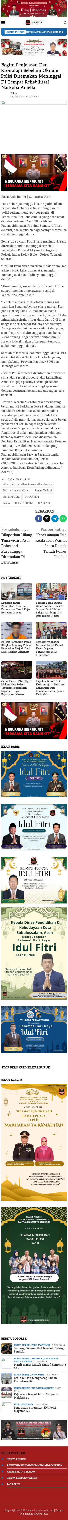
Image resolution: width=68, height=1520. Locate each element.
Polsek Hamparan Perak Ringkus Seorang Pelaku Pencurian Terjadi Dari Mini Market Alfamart (16, 646)
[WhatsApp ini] (63, 518)
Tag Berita (44, 502)
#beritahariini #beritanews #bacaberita (27, 484)
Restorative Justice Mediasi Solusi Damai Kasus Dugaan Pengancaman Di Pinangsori (49, 648)
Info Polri (37, 1358)
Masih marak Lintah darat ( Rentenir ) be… (40, 1366)
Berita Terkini (43, 490)
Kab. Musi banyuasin (42, 1388)
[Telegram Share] (55, 518)
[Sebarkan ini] (38, 518)
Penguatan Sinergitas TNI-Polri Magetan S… (35, 1409)
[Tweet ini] (46, 518)
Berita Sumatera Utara (16, 490)
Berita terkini (22, 1345)
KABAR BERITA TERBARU (18, 502)
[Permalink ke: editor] (5, 94)
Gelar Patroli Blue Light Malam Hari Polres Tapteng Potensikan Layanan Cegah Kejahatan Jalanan (16, 688)
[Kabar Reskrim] (34, 22)
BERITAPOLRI (11, 496)
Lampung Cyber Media (35, 1513)
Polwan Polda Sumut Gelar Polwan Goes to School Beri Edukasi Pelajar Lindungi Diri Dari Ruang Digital (49, 609)
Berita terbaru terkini (22, 1477)
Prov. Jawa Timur (40, 1345)
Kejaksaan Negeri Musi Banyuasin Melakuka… (36, 1396)
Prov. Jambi (37, 1374)
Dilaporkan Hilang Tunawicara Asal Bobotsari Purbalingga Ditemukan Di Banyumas (16, 545)
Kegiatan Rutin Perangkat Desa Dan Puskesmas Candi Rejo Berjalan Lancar (15, 607)
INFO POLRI (31, 496)
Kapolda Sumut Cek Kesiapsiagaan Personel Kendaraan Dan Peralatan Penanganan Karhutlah (50, 688)
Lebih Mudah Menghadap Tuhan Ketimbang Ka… (35, 1379)
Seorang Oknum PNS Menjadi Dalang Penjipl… (39, 1350)
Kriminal (27, 1361)
